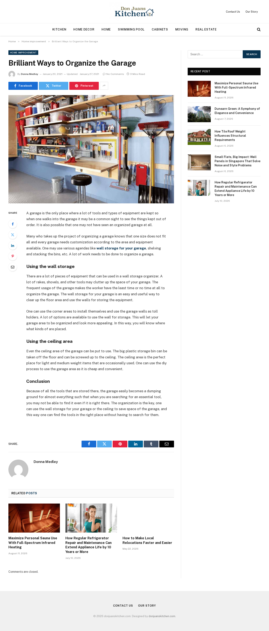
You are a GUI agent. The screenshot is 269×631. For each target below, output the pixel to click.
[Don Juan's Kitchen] (134, 11)
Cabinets (160, 29)
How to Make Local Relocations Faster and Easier (147, 540)
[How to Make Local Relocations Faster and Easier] (148, 518)
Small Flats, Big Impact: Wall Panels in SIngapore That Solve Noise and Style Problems (237, 161)
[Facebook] (12, 224)
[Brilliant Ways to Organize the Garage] (91, 149)
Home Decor (83, 29)
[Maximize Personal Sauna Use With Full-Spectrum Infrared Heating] (34, 518)
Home (106, 29)
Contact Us (233, 11)
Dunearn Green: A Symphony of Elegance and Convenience (237, 111)
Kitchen (59, 29)
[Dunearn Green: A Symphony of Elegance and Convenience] (199, 114)
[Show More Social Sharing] (104, 86)
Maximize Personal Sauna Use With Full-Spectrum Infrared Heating (32, 542)
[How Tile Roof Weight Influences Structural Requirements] (199, 137)
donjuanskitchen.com (162, 616)
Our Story (251, 11)
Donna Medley (29, 74)
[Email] (12, 267)
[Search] (258, 29)
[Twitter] (12, 235)
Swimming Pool (131, 29)
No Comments (115, 74)
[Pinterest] (12, 256)
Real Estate (206, 29)
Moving (181, 29)
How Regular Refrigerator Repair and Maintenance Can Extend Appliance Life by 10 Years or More (88, 545)
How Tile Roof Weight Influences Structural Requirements (230, 136)
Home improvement (23, 52)
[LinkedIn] (12, 245)
